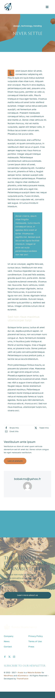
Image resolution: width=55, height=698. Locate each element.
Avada (20, 672)
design (16, 26)
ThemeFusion (22, 679)
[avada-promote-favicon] (8, 4)
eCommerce (23, 675)
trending (37, 26)
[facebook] (5, 657)
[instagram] (14, 657)
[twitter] (9, 657)
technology (26, 26)
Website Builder (34, 672)
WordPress (8, 675)
